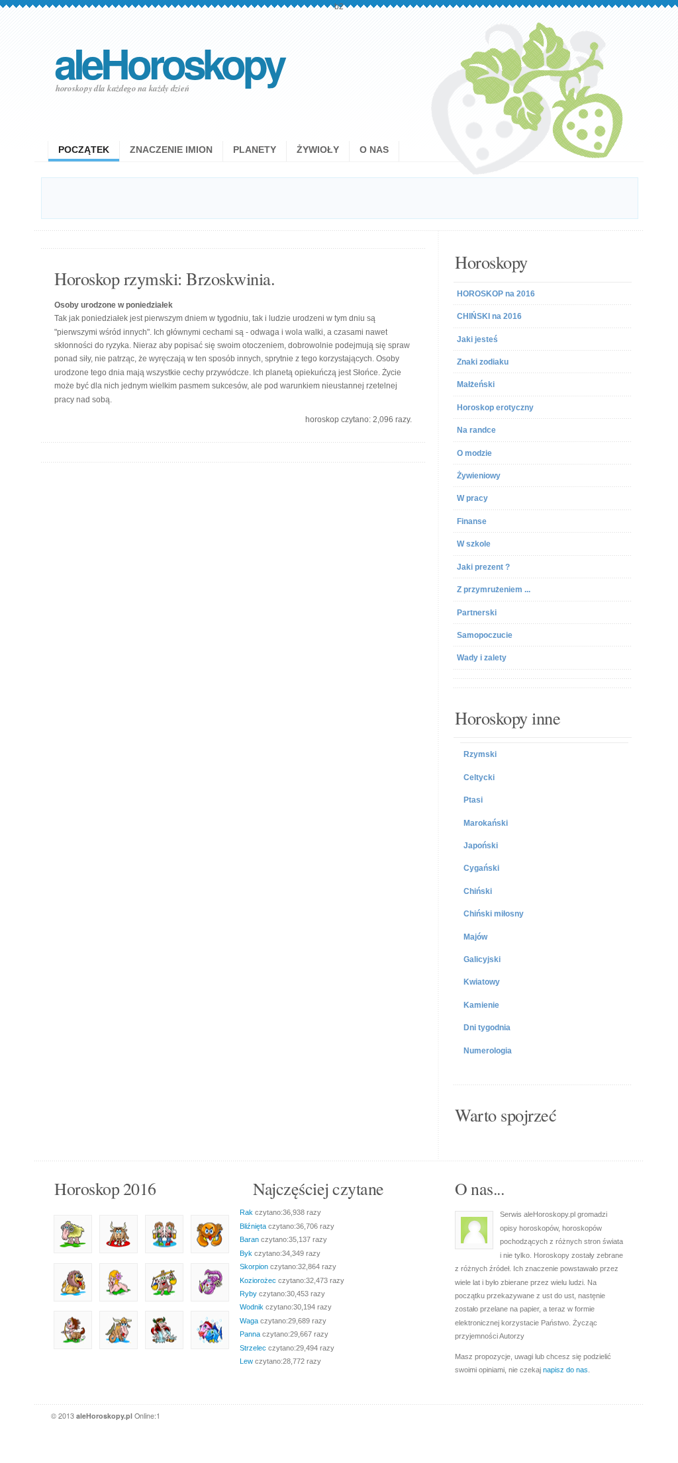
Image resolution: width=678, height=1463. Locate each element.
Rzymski (480, 754)
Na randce (476, 430)
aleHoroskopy (168, 62)
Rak (246, 1212)
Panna (250, 1334)
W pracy (472, 498)
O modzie (474, 453)
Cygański (481, 868)
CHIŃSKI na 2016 (489, 316)
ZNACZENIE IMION (171, 149)
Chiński (477, 891)
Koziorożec (258, 1280)
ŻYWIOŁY (318, 149)
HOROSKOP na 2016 (496, 293)
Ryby (248, 1294)
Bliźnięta (253, 1226)
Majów (475, 937)
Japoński (480, 845)
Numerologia (487, 1050)
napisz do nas (565, 1370)
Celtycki (479, 777)
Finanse (472, 521)
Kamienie (481, 1005)
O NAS (374, 149)
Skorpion (254, 1266)
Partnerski (477, 612)
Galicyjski (482, 959)
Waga (249, 1321)
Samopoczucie (484, 635)
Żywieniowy (479, 475)
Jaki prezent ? (483, 567)
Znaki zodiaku (482, 362)
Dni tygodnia (486, 1027)
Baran (249, 1239)
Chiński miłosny (493, 913)
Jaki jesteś (477, 339)
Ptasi (473, 800)
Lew (246, 1361)
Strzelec (253, 1348)
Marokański (485, 823)
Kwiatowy (481, 982)
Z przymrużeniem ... (493, 589)
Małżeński (476, 384)
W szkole (474, 544)
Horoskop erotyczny (495, 407)
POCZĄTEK (83, 149)
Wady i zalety (482, 657)
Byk (246, 1253)
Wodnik (252, 1307)
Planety (254, 149)
